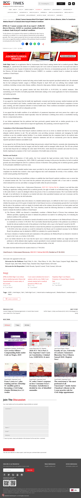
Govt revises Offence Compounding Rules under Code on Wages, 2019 (15, 353)
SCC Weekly (42, 348)
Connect (61, 3)
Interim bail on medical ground (46, 292)
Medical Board (61, 292)
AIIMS (10, 292)
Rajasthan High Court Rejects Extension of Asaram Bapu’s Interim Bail (63, 279)
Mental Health (68, 12)
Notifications (20, 348)
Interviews (43, 12)
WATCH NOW (51, 15)
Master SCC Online (41, 15)
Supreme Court (16, 379)
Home (10, 9)
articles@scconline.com (72, 466)
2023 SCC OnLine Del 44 (50, 187)
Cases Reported (67, 9)
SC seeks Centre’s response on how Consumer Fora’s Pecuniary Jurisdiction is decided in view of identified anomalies (40, 385)
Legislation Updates (10, 348)
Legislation (46, 9)
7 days (17, 325)
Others (67, 348)
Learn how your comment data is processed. (34, 452)
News (14, 9)
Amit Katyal (16, 292)
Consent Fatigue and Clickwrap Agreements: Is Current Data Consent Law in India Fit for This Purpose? (20, 311)
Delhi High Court (30, 292)
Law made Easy (23, 12)
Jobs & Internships (30, 15)
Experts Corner (28, 9)
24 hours (7, 325)
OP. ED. (20, 9)
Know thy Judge (34, 12)
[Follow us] (4, 475)
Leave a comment (13, 299)
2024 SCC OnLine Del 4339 (39, 252)
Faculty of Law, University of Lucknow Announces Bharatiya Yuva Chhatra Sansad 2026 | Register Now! (64, 355)
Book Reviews (21, 15)
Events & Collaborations (55, 12)
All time (27, 325)
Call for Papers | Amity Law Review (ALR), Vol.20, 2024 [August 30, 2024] (61, 311)
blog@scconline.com (50, 466)
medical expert (71, 292)
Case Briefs (38, 9)
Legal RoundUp (56, 9)
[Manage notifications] (3, 495)
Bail (23, 292)
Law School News (12, 12)
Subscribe (59, 15)
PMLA (10, 294)
